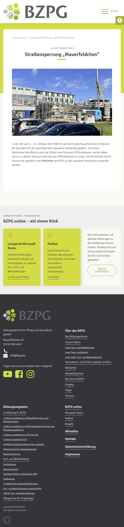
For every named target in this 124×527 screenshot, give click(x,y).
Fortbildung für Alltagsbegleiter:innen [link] (20, 483)
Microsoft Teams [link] (74, 412)
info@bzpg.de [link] (17, 355)
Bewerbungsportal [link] (11, 454)
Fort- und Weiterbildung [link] (16, 459)
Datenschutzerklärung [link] (80, 447)
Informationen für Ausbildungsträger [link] (20, 449)
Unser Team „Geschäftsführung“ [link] (79, 347)
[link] (120, 20)
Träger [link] (68, 390)
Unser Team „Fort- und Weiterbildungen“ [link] (83, 357)
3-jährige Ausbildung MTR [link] (15, 439)
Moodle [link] (69, 424)
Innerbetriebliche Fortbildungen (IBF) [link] (20, 474)
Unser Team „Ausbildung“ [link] (76, 352)
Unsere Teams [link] (73, 342)
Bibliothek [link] (47, 160)
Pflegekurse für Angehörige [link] (18, 498)
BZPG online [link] (73, 407)
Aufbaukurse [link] (9, 478)
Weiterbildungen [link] (10, 469)
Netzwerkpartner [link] (74, 373)
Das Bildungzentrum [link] (76, 336)
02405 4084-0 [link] (18, 351)
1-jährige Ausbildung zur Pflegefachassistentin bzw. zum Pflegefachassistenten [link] (29, 428)
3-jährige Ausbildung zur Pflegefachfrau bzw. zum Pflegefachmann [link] (26, 420)
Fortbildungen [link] (9, 464)
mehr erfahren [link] (102, 270)
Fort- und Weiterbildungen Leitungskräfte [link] (22, 488)
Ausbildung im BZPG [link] (14, 412)
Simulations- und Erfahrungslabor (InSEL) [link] (88, 362)
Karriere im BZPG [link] (74, 379)
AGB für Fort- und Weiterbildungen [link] (19, 493)
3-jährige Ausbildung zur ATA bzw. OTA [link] (20, 434)
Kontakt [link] (70, 439)
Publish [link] (69, 418)
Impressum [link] (72, 454)
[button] (7, 520)
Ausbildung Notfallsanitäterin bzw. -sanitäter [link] (24, 444)
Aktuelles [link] (19, 37)
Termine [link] (69, 395)
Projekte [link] (69, 384)
